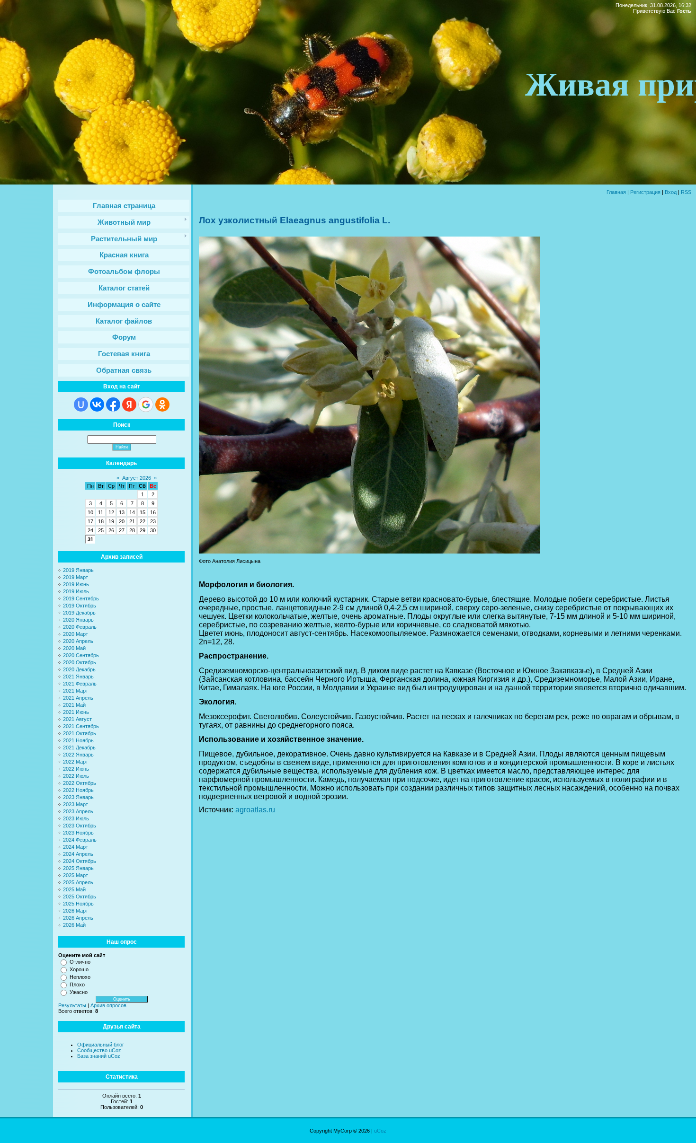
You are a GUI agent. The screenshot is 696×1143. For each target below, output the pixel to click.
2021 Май (74, 705)
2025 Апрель (78, 882)
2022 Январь (78, 754)
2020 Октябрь (79, 662)
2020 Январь (78, 620)
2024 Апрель (78, 854)
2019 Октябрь (79, 605)
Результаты (72, 1005)
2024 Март (75, 847)
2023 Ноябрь (78, 832)
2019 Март (75, 577)
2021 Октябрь (79, 733)
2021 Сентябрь (81, 726)
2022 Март (75, 762)
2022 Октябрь (79, 783)
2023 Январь (78, 797)
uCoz (380, 1131)
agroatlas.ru (255, 810)
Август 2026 (136, 478)
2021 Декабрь (79, 747)
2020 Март (75, 634)
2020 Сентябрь (81, 655)
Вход (671, 192)
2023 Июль (76, 818)
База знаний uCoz (98, 1056)
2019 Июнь (76, 584)
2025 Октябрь (79, 896)
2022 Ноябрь (78, 790)
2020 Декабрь (79, 669)
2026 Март (75, 911)
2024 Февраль (80, 840)
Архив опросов (108, 1005)
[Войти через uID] (81, 404)
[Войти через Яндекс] (129, 404)
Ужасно (79, 992)
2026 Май (74, 925)
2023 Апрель (78, 811)
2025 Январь (78, 868)
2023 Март (75, 804)
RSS (686, 192)
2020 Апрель (78, 641)
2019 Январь (78, 570)
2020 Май (74, 648)
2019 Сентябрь (81, 598)
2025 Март (75, 875)
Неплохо (80, 977)
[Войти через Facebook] (113, 404)
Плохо (77, 984)
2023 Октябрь (79, 825)
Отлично (80, 962)
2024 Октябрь (79, 861)
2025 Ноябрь (78, 903)
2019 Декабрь (79, 612)
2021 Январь (78, 676)
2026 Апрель (78, 918)
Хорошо (79, 969)
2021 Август (77, 719)
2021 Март (75, 691)
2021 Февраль (80, 683)
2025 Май (74, 889)
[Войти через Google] (145, 404)
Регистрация (645, 192)
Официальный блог (100, 1044)
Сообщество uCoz (99, 1050)
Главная (616, 192)
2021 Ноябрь (78, 740)
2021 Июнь (76, 712)
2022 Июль (76, 776)
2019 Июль (76, 591)
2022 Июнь (76, 769)
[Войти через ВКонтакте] (97, 404)
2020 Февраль (80, 627)
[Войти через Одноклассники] (162, 404)
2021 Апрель (78, 698)
